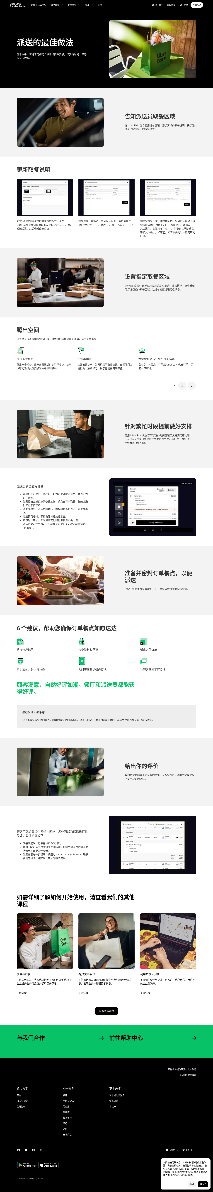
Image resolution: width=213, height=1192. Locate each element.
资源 (87, 5)
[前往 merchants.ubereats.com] (17, 5)
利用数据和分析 (150, 974)
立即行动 (196, 5)
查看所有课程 (106, 1010)
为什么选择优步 (38, 5)
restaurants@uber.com (69, 854)
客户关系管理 (86, 974)
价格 (100, 5)
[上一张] (182, 386)
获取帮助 (171, 5)
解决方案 (55, 5)
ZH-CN (158, 5)
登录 (186, 5)
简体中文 (174, 1150)
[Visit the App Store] (48, 1165)
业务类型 (72, 5)
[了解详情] (45, 941)
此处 (89, 720)
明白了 (203, 1184)
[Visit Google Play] (27, 1165)
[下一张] (192, 386)
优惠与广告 (24, 974)
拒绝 (192, 1184)
